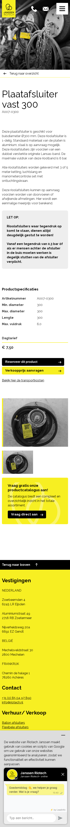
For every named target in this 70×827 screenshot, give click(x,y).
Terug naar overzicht (24, 73)
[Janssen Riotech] (9, 8)
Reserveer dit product (21, 361)
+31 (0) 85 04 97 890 (16, 698)
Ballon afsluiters (13, 723)
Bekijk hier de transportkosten (23, 380)
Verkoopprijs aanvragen (24, 370)
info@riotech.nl (12, 702)
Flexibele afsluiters (15, 727)
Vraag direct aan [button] (24, 514)
